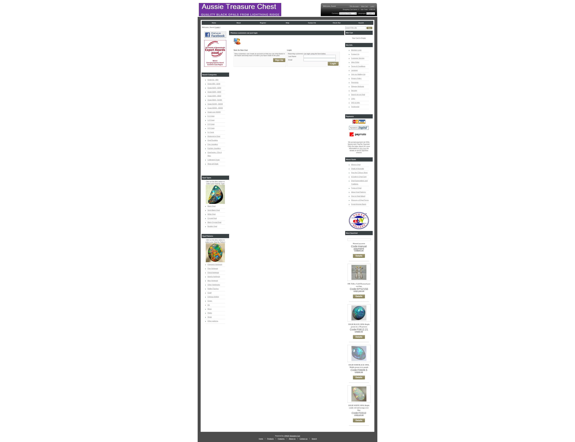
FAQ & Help (355, 103)
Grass (210, 301)
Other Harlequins (214, 285)
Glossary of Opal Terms (360, 200)
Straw (210, 317)
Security (354, 90)
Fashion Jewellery (214, 148)
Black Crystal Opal (214, 222)
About (238, 23)
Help (287, 23)
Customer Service (357, 58)
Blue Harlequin (213, 281)
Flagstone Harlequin (215, 264)
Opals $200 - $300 (214, 92)
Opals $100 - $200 (214, 88)
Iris (209, 305)
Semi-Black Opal (214, 210)
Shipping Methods (357, 86)
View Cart (364, 6)
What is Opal (355, 164)
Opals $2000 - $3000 (215, 108)
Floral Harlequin (213, 272)
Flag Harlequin (213, 268)
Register (263, 23)
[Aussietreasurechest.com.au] (240, 9)
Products (270, 439)
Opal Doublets (213, 140)
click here (362, 148)
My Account (354, 6)
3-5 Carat (211, 128)
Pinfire (210, 313)
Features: (281, 439)
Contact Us (355, 54)
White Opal (211, 214)
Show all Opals (213, 164)
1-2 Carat (211, 120)
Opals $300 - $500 (214, 96)
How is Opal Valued (358, 196)
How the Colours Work (359, 173)
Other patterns (213, 321)
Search (361, 23)
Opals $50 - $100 (214, 84)
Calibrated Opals (214, 160)
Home (214, 23)
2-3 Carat (211, 124)
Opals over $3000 (214, 112)
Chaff (209, 293)
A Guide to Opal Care (359, 177)
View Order (355, 62)
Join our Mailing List (358, 74)
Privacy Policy (356, 78)
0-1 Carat (211, 116)
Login (372, 6)
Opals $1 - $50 (213, 80)
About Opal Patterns (358, 192)
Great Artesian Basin (358, 204)
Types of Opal (356, 188)
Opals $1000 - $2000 (215, 104)
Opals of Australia (357, 168)
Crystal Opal (212, 218)
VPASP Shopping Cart (292, 436)
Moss (210, 309)
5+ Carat (211, 132)
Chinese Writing (213, 297)
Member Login (356, 50)
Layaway (354, 70)
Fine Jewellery (213, 144)
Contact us (312, 23)
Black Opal (211, 206)
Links (353, 98)
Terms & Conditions (358, 66)
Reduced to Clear (214, 136)
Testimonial (355, 107)
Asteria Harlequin (214, 276)
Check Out (336, 23)
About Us (292, 439)
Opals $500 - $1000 (215, 100)
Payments (354, 82)
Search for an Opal (358, 94)
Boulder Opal (212, 226)
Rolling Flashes (213, 289)
